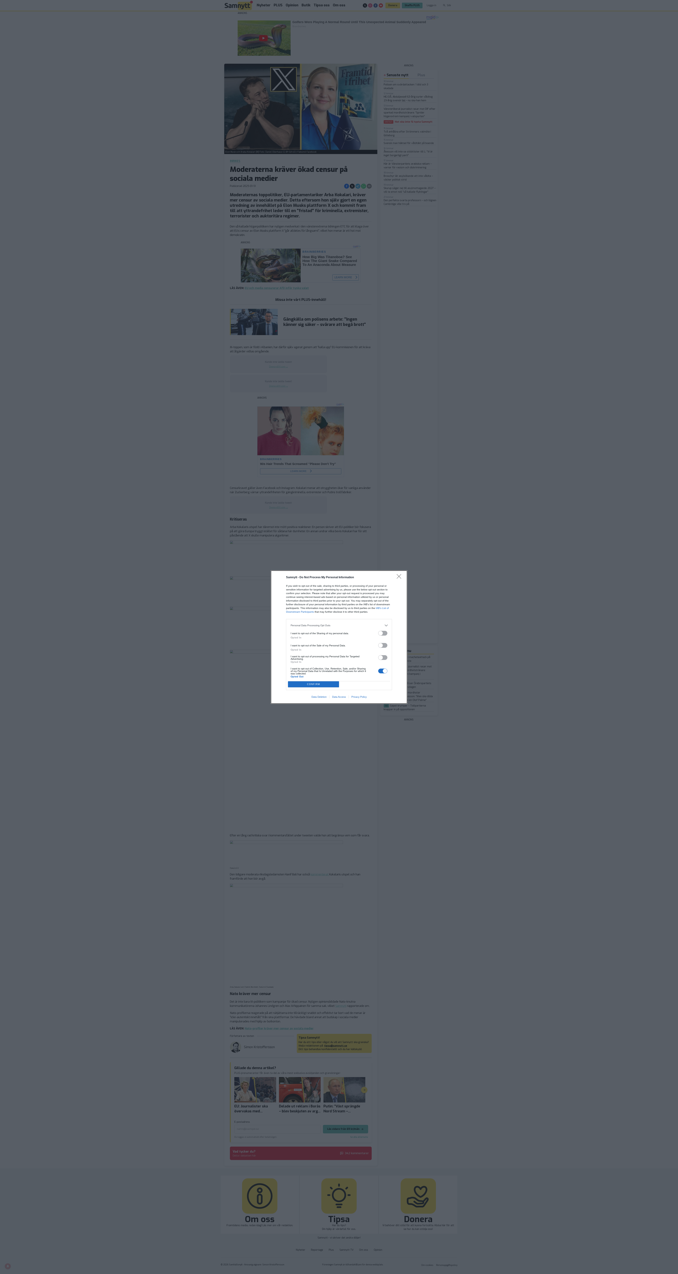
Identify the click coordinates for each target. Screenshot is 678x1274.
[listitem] (339, 625)
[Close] (400, 577)
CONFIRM (313, 684)
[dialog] (339, 637)
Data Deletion (319, 696)
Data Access (339, 696)
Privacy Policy (359, 696)
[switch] (382, 633)
